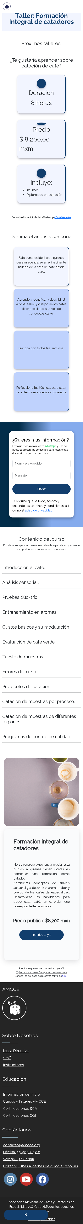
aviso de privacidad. (39, 510)
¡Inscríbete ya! (41, 935)
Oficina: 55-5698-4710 (21, 1152)
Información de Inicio (21, 1094)
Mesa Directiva (16, 1050)
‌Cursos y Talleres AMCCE (24, 1101)
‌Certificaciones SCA (20, 1108)
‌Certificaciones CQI (19, 1115)
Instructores (13, 1065)
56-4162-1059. (62, 217)
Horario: (10, 1166)
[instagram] (10, 1179)
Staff (7, 1058)
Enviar (41, 489)
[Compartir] (26, 1215)
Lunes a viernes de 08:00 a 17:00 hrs (48, 1166)
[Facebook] (42, 1179)
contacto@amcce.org (21, 1145)
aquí (65, 975)
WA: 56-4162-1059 (18, 1159)
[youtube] (26, 1179)
